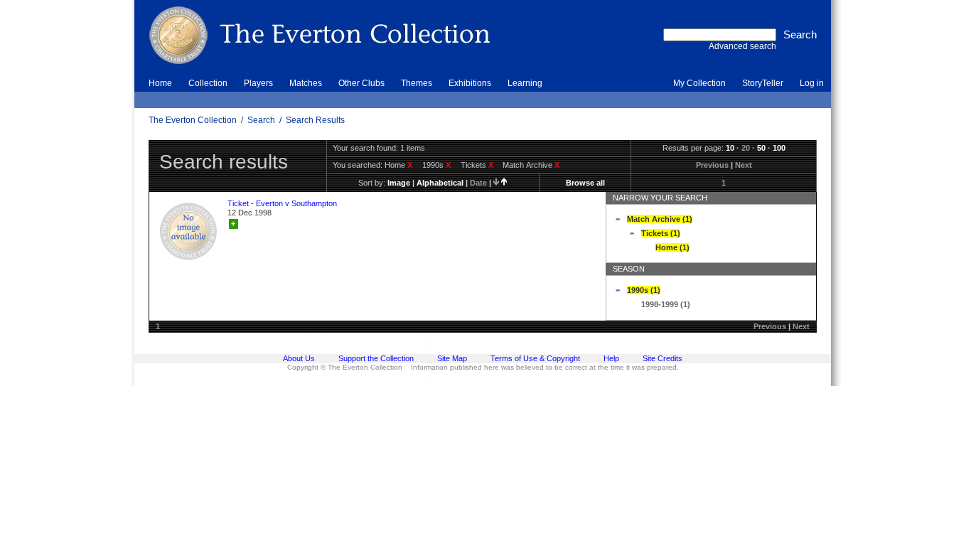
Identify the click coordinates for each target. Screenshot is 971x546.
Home (160, 83)
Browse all (585, 182)
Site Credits (662, 358)
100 (779, 148)
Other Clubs (361, 83)
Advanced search (742, 46)
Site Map (452, 358)
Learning (525, 83)
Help (611, 358)
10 (730, 148)
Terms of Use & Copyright (535, 358)
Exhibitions (470, 83)
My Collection (699, 83)
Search (261, 120)
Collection (207, 83)
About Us (299, 358)
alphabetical (440, 182)
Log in (812, 83)
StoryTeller (762, 83)
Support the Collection (376, 358)
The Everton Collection (193, 120)
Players (258, 83)
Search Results (315, 120)
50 (761, 148)
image (398, 182)
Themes (416, 83)
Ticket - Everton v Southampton (282, 203)
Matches (305, 83)
